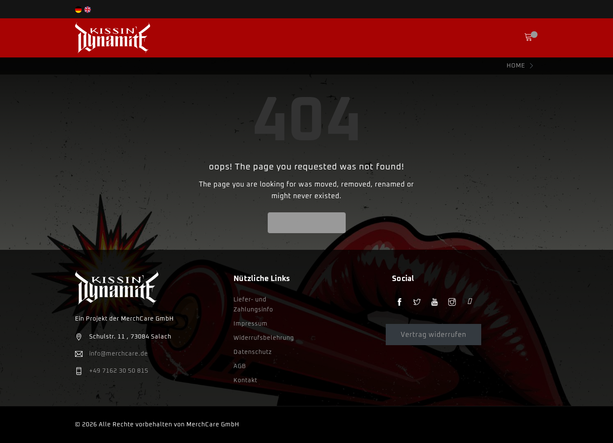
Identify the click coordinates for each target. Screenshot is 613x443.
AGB (240, 366)
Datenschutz (253, 352)
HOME (516, 66)
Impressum (251, 324)
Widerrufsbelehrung (264, 338)
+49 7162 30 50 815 (118, 371)
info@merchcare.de (118, 354)
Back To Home (307, 222)
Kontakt (245, 380)
